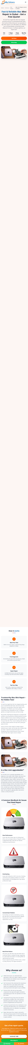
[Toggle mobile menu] (25, 2)
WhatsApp (14, 42)
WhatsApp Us (14, 1040)
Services (7, 8)
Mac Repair (11, 8)
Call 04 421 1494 (14, 1036)
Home (2, 8)
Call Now (14, 38)
